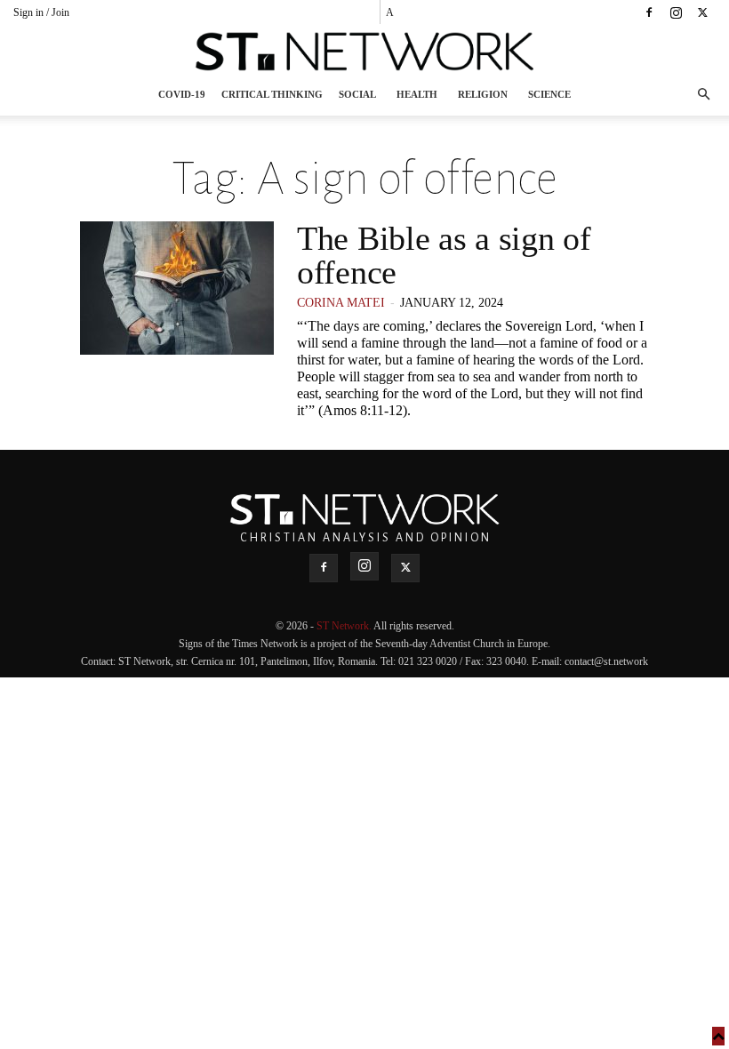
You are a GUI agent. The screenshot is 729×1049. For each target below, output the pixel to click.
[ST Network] (364, 51)
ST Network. (344, 626)
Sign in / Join (41, 12)
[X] (702, 12)
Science (549, 94)
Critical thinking (272, 94)
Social (357, 94)
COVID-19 (181, 94)
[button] (703, 94)
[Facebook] (649, 12)
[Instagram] (675, 12)
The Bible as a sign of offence (443, 255)
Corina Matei (341, 302)
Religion (483, 94)
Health (417, 94)
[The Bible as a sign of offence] (177, 288)
